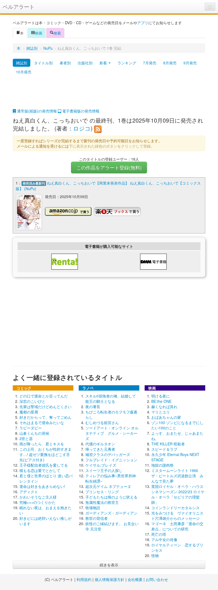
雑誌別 (31, 48)
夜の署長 (92, 406)
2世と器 (26, 438)
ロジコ (82, 128)
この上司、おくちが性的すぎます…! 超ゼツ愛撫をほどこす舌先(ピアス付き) (45, 454)
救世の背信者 (96, 518)
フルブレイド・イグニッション (111, 459)
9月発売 (190, 62)
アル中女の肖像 (164, 539)
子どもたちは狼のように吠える (111, 497)
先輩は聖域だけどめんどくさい (45, 406)
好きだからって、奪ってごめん (45, 417)
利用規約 (84, 579)
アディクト (28, 491)
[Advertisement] (109, 95)
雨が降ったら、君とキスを (41, 443)
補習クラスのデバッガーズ (107, 454)
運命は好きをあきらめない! (42, 486)
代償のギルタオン (100, 443)
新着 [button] (103, 62)
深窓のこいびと (32, 401)
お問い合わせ (157, 579)
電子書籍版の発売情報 (80, 111)
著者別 (65, 62)
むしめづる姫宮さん (102, 422)
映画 (38, 33)
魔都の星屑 (28, 412)
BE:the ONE (161, 401)
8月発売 (170, 62)
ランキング (127, 62)
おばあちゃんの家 (166, 417)
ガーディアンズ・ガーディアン (111, 513)
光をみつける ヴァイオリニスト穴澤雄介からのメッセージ (177, 515)
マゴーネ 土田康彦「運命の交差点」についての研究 (177, 526)
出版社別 (85, 62)
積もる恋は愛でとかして (39, 470)
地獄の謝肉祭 (162, 465)
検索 (57, 33)
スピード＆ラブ (164, 449)
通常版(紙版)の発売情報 (36, 111)
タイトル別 (43, 62)
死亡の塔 (158, 534)
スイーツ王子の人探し (104, 470)
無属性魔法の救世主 (102, 502)
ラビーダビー (30, 427)
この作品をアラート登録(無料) (109, 167)
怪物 (155, 555)
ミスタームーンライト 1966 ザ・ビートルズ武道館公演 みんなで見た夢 (177, 476)
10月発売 (23, 71)
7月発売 (149, 62)
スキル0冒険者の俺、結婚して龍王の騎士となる (110, 398)
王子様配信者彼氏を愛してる (43, 465)
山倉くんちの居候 (34, 433)
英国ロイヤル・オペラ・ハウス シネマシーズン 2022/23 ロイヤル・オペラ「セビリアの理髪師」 (179, 494)
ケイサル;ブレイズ (100, 465)
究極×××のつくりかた (37, 502)
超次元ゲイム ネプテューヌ (108, 486)
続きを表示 (109, 564)
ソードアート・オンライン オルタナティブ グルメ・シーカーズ (112, 433)
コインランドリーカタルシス (175, 507)
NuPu (48, 48)
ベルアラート (19, 6)
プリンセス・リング (102, 491)
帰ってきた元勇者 (100, 449)
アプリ (142, 22)
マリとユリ (160, 412)
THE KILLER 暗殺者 (168, 443)
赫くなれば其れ (164, 406)
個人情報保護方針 (109, 579)
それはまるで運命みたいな (41, 422)
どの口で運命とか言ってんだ (43, 396)
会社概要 (135, 579)
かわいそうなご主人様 (38, 497)
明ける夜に (160, 396)
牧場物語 (92, 507)
